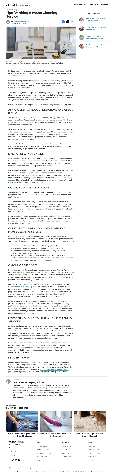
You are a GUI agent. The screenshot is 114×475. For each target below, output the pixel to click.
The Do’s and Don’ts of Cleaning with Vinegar (94, 46)
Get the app (66, 453)
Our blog (11, 455)
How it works (66, 446)
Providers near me (43, 446)
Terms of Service (43, 449)
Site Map (90, 460)
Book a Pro (94, 4)
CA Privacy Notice (93, 449)
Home (8, 10)
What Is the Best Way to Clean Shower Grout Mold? (95, 37)
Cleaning (14, 10)
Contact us (12, 451)
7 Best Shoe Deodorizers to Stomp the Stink (96, 28)
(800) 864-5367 (80, 4)
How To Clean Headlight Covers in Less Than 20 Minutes (22, 434)
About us (11, 448)
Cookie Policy (91, 457)
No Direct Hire (42, 457)
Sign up (64, 449)
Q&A (38, 460)
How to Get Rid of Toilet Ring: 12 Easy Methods (96, 19)
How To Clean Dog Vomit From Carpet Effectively (89, 434)
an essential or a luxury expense (23, 287)
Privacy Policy (91, 446)
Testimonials (66, 457)
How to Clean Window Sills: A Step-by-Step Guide (56, 434)
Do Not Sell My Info (93, 453)
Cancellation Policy (44, 453)
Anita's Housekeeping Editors (22, 21)
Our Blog (104, 4)
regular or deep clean (36, 161)
